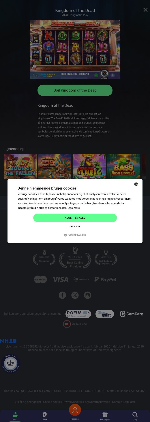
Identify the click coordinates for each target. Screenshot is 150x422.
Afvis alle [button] (75, 226)
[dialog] (75, 211)
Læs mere (74, 208)
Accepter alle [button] (75, 217)
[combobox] (136, 184)
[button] (75, 235)
